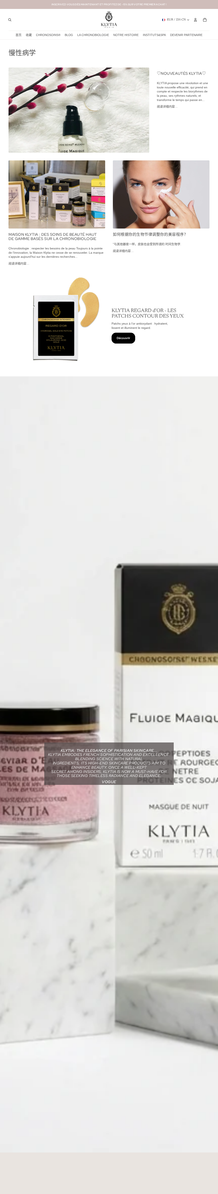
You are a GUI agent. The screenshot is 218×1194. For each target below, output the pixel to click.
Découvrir (123, 338)
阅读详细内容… (167, 106)
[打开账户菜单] (195, 19)
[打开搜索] (9, 19)
